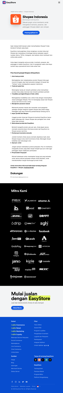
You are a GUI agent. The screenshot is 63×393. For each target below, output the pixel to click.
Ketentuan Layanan (25, 386)
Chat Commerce (16, 349)
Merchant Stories (16, 368)
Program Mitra (38, 374)
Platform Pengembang (41, 377)
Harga (13, 359)
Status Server (15, 371)
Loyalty (16, 334)
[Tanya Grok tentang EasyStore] (50, 359)
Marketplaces (15, 343)
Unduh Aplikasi (39, 345)
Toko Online (38, 325)
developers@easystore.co (20, 177)
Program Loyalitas (39, 330)
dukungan (14, 365)
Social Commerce (16, 340)
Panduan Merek (39, 371)
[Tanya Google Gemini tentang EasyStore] (42, 359)
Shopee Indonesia (29, 11)
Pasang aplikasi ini (31, 33)
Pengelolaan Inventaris (41, 333)
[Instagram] (16, 382)
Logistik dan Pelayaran (41, 336)
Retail (16, 328)
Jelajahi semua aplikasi (16, 11)
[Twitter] (23, 382)
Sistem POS (37, 328)
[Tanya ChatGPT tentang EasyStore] (35, 359)
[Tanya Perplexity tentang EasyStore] (46, 359)
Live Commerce (16, 346)
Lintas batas (15, 352)
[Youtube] (27, 382)
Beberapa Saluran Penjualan (19, 337)
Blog (12, 362)
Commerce (18, 325)
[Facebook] (12, 382)
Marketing (17, 331)
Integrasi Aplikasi (39, 342)
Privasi (33, 386)
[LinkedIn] (19, 382)
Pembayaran (38, 339)
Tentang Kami (38, 368)
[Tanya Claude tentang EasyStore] (39, 359)
